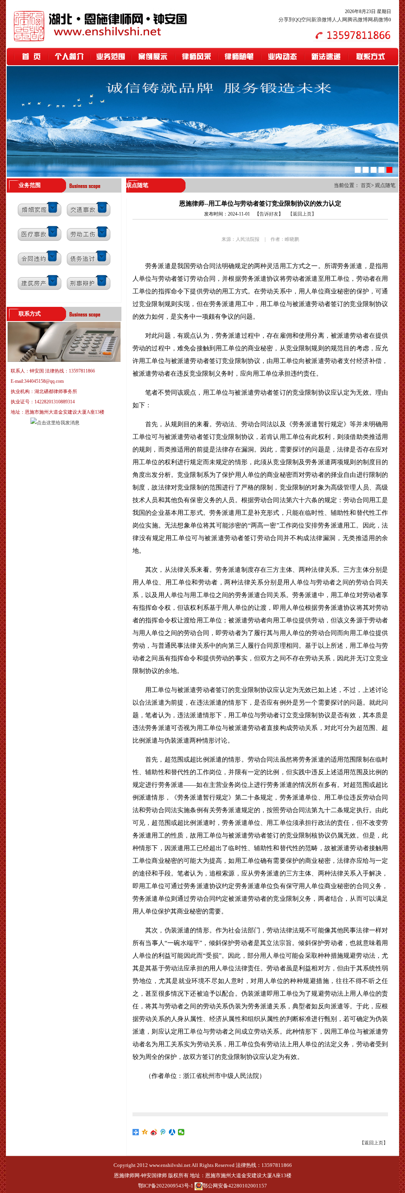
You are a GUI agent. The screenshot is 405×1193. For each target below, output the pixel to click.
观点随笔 (385, 185)
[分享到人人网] (172, 1132)
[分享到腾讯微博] (163, 1132)
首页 (366, 185)
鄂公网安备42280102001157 (234, 1186)
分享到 (286, 20)
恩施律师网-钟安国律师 (140, 1175)
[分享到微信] (181, 1132)
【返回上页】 (302, 214)
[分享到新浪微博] (154, 1132)
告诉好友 (268, 214)
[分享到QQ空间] (145, 1132)
